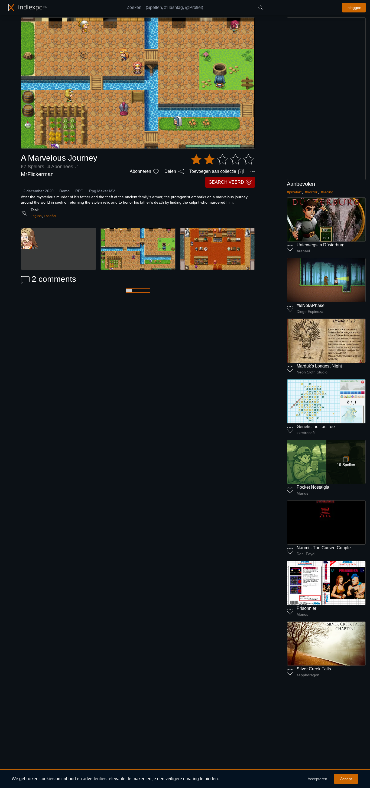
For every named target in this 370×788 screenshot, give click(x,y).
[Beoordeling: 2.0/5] (222, 159)
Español (50, 216)
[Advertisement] (326, 99)
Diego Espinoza (310, 311)
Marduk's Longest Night (319, 366)
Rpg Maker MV (102, 191)
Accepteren (317, 779)
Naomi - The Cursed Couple (324, 547)
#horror (311, 192)
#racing (327, 192)
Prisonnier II (308, 608)
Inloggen (353, 7)
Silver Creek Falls (314, 669)
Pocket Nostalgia (313, 487)
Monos (302, 614)
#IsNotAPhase (310, 305)
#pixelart (294, 192)
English (36, 216)
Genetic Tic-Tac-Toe (316, 426)
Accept (346, 779)
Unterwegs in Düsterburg (321, 245)
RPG (79, 191)
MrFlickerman (37, 174)
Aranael (303, 251)
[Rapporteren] (252, 171)
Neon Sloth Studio (312, 372)
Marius (302, 493)
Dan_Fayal (306, 554)
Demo (64, 191)
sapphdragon (308, 675)
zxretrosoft (306, 433)
